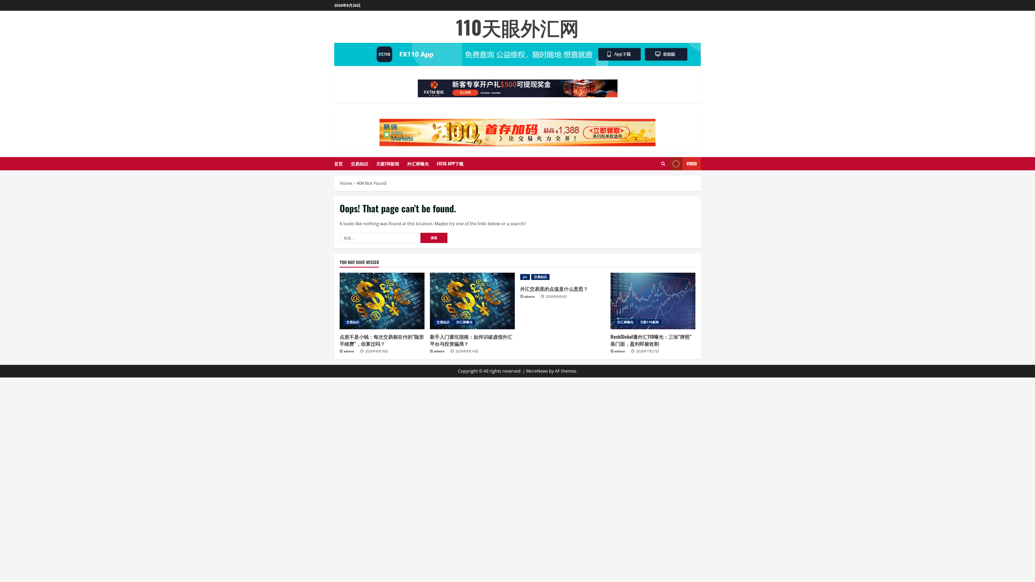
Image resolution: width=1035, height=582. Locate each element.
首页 (338, 163)
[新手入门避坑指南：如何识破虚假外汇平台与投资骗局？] (472, 301)
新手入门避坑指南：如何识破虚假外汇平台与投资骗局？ (471, 340)
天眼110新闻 (387, 163)
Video (691, 163)
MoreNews (537, 371)
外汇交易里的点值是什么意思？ (554, 288)
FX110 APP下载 (450, 163)
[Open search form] (663, 163)
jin (525, 277)
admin (349, 351)
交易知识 (359, 163)
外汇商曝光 (418, 163)
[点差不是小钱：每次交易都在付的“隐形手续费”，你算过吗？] (382, 301)
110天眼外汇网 (517, 26)
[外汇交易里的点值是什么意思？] (562, 277)
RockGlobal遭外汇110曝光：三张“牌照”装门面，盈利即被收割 (651, 340)
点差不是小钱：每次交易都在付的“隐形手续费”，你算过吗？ (382, 340)
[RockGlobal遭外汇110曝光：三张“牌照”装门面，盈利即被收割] (652, 301)
